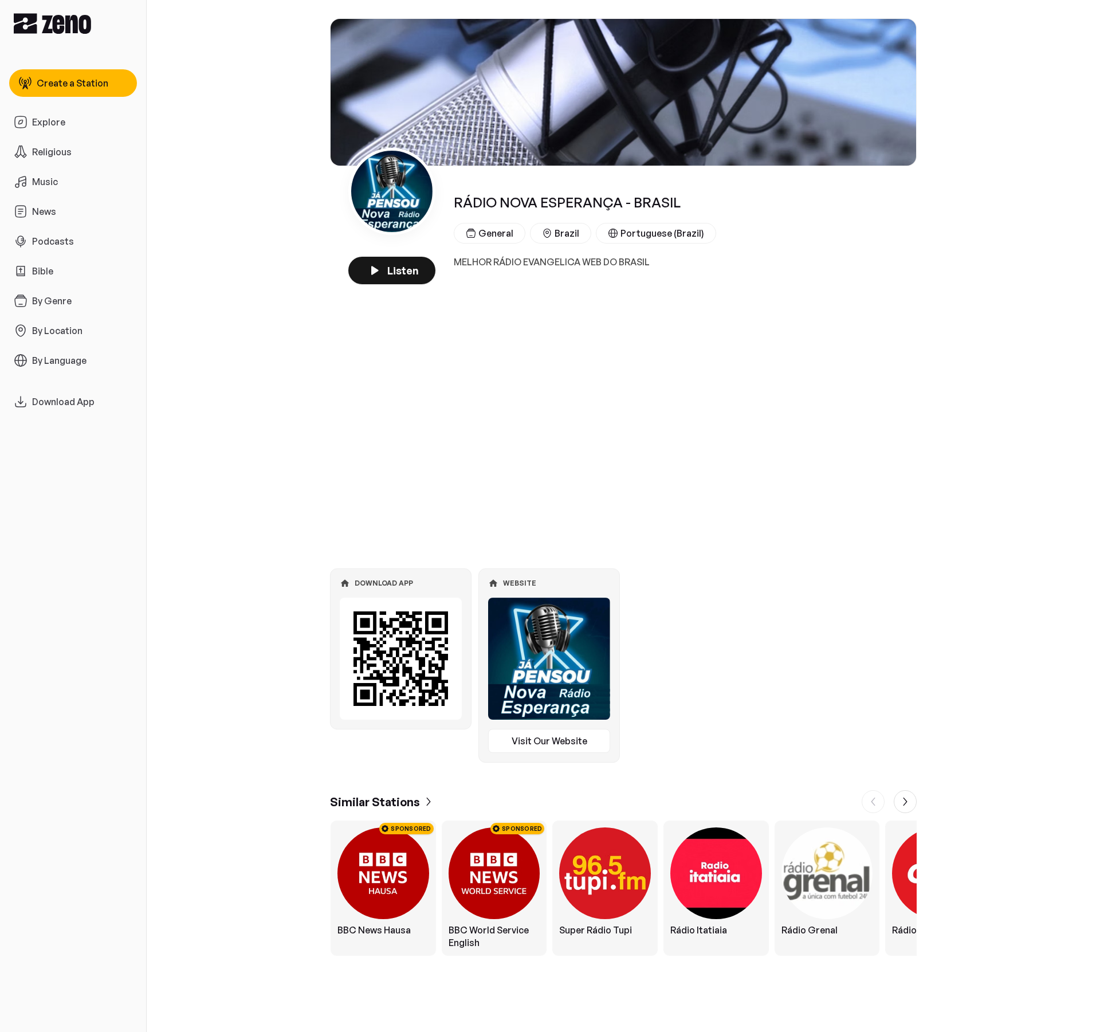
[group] (623, 888)
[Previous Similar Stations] (873, 801)
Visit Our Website (549, 741)
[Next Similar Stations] (905, 801)
